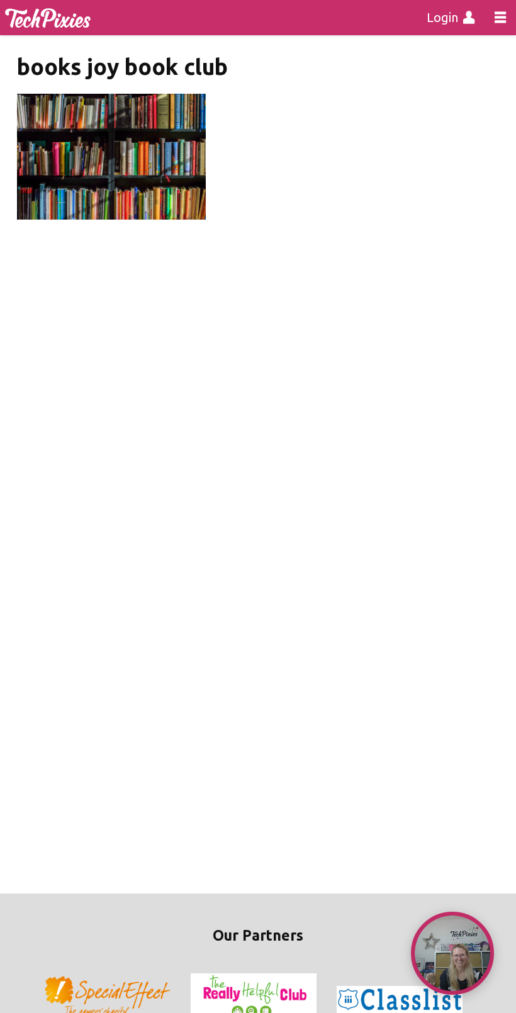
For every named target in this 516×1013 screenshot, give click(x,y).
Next (462, 1000)
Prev (54, 1000)
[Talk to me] (452, 953)
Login (442, 17)
